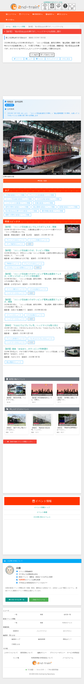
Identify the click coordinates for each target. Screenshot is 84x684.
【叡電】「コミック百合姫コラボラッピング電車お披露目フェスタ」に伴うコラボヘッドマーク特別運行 (32, 275)
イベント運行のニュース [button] (16, 289)
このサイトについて (11, 652)
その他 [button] (9, 20)
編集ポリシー (42, 652)
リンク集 (16, 658)
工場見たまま (16, 644)
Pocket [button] (40, 59)
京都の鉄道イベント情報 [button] (44, 203)
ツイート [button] (18, 59)
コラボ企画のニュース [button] (37, 289)
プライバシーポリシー (57, 652)
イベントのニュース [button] (14, 315)
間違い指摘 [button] (43, 181)
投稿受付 (16, 631)
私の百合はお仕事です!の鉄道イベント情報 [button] (21, 211)
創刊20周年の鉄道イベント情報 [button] (17, 207)
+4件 (29, 244)
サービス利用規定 (73, 652)
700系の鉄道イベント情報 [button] (14, 195)
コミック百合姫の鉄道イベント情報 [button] (18, 199)
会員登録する (48, 2)
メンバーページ (42, 631)
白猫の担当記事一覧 (17, 599)
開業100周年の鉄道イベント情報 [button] (17, 215)
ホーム (8, 26)
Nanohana (51, 674)
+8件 (31, 319)
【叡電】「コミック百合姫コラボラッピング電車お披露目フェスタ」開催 (32, 300)
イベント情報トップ (42, 507)
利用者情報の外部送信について (42, 658)
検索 (41, 614)
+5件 (31, 293)
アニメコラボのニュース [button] (16, 240)
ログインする (57, 2)
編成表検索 (41, 639)
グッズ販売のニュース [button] (15, 244)
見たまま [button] (62, 14)
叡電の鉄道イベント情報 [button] (69, 207)
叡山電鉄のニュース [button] (14, 362)
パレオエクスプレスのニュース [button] (40, 339)
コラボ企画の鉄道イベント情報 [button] (48, 199)
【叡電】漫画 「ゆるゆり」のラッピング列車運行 (26, 349)
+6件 (38, 268)
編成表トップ (16, 639)
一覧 (15, 614)
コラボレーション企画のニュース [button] (19, 268)
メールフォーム (68, 658)
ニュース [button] (11, 14)
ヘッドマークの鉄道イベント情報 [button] (17, 203)
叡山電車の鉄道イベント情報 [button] (44, 207)
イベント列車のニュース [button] (38, 240)
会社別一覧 (67, 614)
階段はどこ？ (67, 639)
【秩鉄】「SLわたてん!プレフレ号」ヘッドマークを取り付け (31, 325)
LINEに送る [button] (66, 59)
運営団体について (26, 652)
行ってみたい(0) (47, 55)
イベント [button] (24, 14)
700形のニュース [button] (13, 264)
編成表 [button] (49, 14)
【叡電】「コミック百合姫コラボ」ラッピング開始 (26, 250)
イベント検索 (42, 512)
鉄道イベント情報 (19, 26)
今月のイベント (67, 623)
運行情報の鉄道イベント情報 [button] (52, 211)
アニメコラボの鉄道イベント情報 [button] (41, 195)
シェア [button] (29, 59)
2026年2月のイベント (42, 517)
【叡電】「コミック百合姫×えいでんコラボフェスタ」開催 (30, 227)
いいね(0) (34, 55)
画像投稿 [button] (37, 14)
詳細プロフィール (38, 599)
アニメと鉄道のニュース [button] (16, 339)
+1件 (31, 342)
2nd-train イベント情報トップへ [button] (21, 441)
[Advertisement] (42, 80)
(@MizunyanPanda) (73, 174)
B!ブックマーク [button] (52, 59)
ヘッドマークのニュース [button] (16, 293)
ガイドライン (67, 631)
